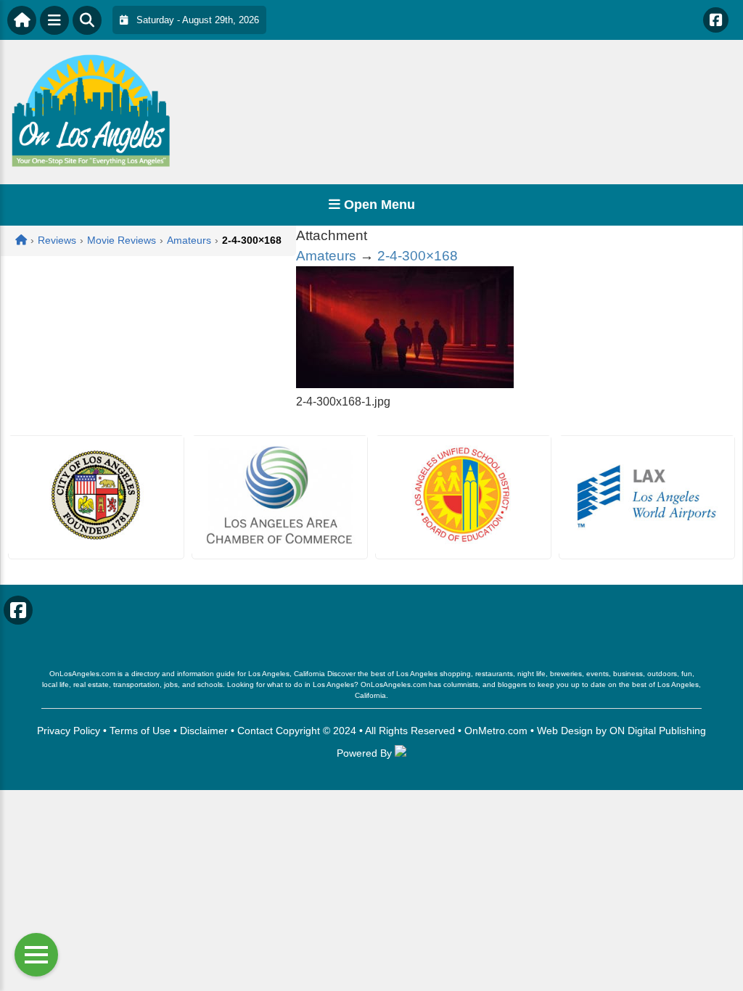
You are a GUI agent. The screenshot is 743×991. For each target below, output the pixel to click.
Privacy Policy (68, 730)
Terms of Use (140, 730)
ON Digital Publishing (657, 730)
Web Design (565, 730)
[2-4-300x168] (405, 384)
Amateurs (326, 255)
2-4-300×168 (417, 255)
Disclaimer (204, 730)
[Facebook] (715, 20)
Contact (255, 730)
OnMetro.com (496, 730)
